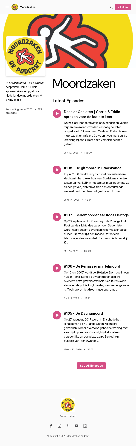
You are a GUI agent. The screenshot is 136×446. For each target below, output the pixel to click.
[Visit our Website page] (85, 426)
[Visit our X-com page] (68, 426)
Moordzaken (28, 7)
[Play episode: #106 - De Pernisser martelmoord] (57, 268)
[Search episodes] (111, 7)
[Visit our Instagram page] (59, 426)
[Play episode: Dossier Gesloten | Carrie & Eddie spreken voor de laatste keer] (57, 113)
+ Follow (123, 7)
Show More (13, 100)
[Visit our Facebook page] (51, 426)
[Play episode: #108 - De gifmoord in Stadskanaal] (57, 170)
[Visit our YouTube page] (76, 426)
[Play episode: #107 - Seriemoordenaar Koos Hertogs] (57, 217)
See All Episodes (91, 365)
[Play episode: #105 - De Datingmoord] (57, 315)
